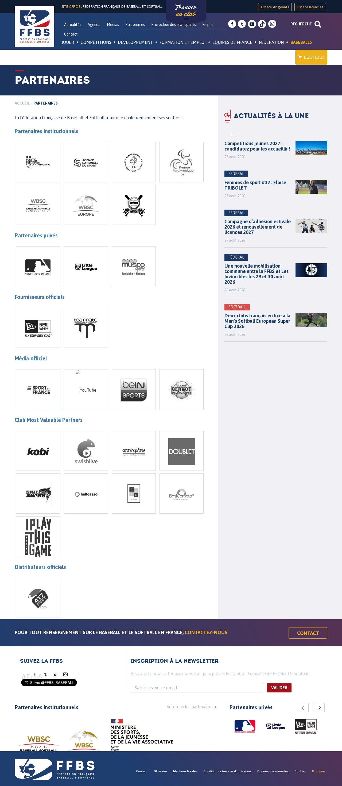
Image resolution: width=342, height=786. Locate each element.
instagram (272, 24)
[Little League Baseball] (86, 266)
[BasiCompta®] (182, 493)
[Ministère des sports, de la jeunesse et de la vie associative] (142, 737)
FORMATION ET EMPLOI (183, 42)
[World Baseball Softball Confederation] (38, 205)
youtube (252, 24)
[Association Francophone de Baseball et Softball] (134, 205)
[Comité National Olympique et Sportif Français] (134, 162)
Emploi (207, 24)
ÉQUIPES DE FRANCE (232, 42)
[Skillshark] (38, 493)
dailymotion (55, 674)
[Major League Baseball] (38, 266)
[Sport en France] (38, 389)
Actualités (72, 24)
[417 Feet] (38, 598)
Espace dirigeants (275, 7)
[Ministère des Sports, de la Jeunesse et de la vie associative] (38, 162)
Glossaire (160, 771)
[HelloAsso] (86, 493)
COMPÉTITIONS (96, 42)
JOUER (67, 42)
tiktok (262, 24)
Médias (113, 24)
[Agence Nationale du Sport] (86, 162)
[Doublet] (182, 451)
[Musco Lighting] (134, 266)
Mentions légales (185, 771)
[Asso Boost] (134, 493)
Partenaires (135, 24)
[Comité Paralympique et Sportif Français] (182, 162)
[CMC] (134, 451)
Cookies (300, 771)
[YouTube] (86, 389)
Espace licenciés (310, 7)
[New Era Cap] (38, 328)
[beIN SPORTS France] (134, 389)
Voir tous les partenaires (190, 706)
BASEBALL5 (301, 42)
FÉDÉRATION (271, 42)
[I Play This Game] (38, 536)
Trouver (186, 10)
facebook (232, 24)
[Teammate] (86, 328)
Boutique (314, 57)
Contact (71, 34)
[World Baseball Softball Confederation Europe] (86, 205)
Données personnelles (272, 771)
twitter (242, 24)
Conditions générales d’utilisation (227, 771)
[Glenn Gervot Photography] (182, 389)
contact (308, 633)
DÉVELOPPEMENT (135, 42)
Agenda (94, 24)
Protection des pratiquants (173, 24)
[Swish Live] (86, 451)
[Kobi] (38, 451)
